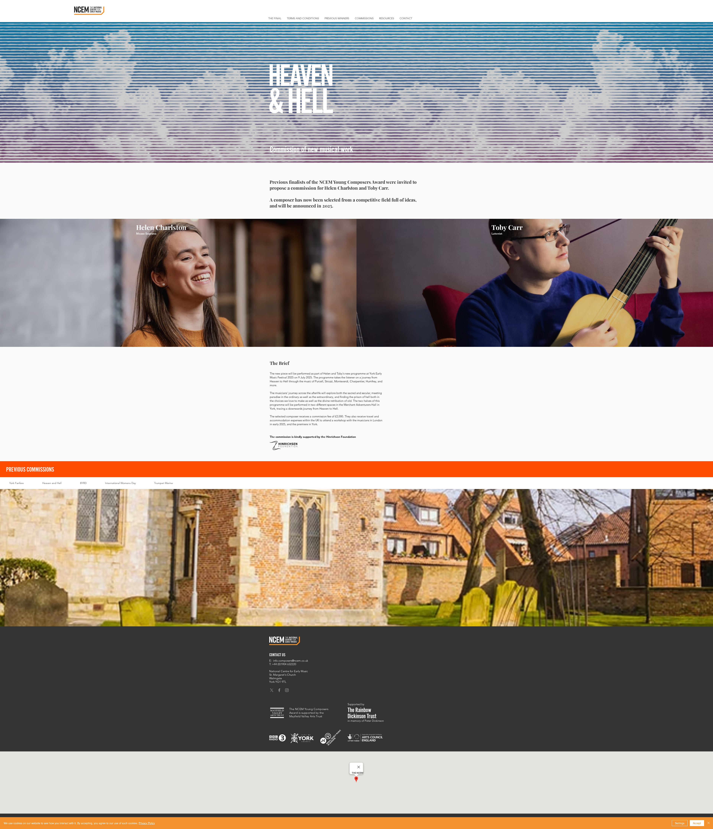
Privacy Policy (147, 823)
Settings (679, 823)
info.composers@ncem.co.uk (290, 660)
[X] (271, 690)
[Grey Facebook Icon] (279, 690)
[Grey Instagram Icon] (286, 690)
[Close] (708, 823)
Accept (697, 823)
